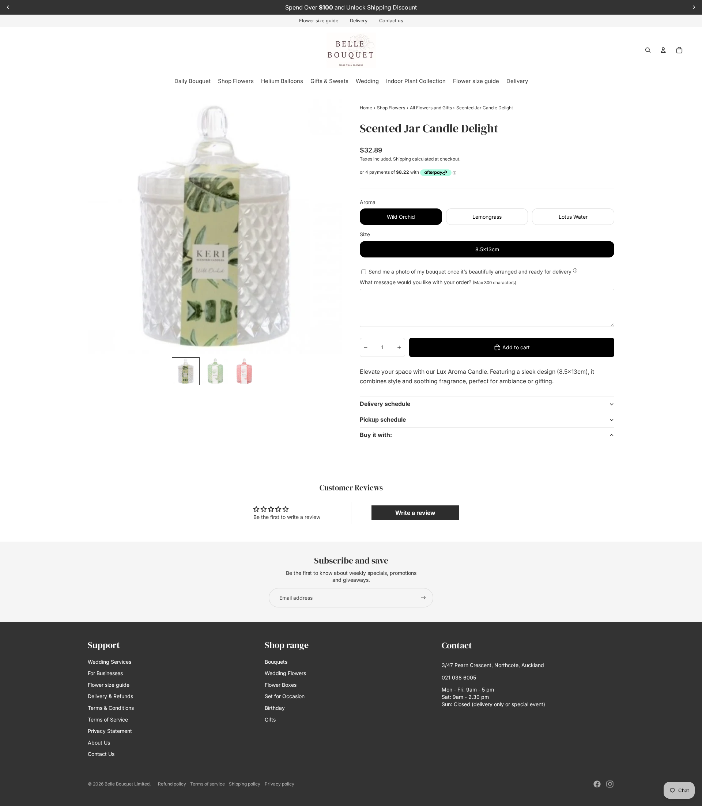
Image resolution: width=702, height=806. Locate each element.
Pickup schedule (383, 419)
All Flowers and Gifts (431, 107)
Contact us (391, 20)
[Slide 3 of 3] (244, 371)
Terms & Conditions (111, 708)
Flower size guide (318, 20)
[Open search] (648, 50)
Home (366, 107)
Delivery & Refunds (110, 696)
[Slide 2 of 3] (215, 371)
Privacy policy (279, 784)
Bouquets (276, 662)
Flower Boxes (281, 685)
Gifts (270, 719)
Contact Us (101, 754)
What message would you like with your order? (438, 282)
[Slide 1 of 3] (186, 371)
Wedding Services (109, 662)
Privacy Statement (110, 731)
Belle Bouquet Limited (127, 784)
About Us (99, 742)
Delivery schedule (385, 403)
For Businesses (105, 673)
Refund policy (172, 784)
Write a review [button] (415, 512)
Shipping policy (244, 784)
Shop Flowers (391, 107)
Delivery (358, 20)
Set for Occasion (285, 696)
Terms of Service (108, 719)
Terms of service (207, 784)
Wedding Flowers (285, 673)
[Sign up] (423, 597)
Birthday (275, 708)
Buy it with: (376, 434)
